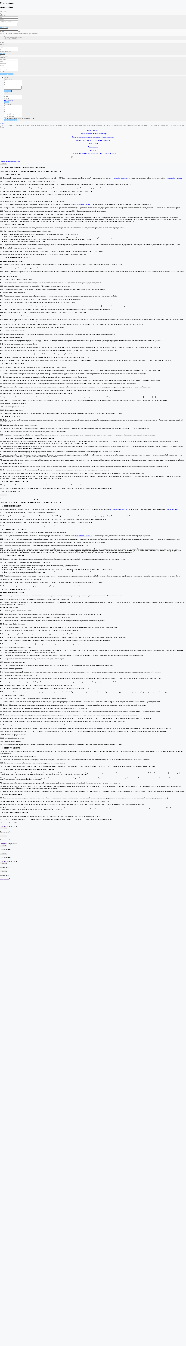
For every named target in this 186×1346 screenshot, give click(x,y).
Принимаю (16, 72)
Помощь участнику (93, 130)
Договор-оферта (93, 147)
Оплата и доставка (93, 143)
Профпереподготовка (11, 39)
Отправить (4, 27)
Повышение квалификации (13, 37)
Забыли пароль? (5, 51)
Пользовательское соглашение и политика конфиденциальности (93, 137)
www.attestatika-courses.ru (173, 178)
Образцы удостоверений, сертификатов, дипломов (93, 140)
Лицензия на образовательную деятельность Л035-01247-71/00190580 (93, 153)
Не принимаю (4, 826)
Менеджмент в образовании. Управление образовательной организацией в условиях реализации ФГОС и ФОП (43, 125)
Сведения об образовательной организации (93, 134)
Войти (2, 53)
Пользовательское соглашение (10, 161)
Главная (4, 11)
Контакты (93, 150)
